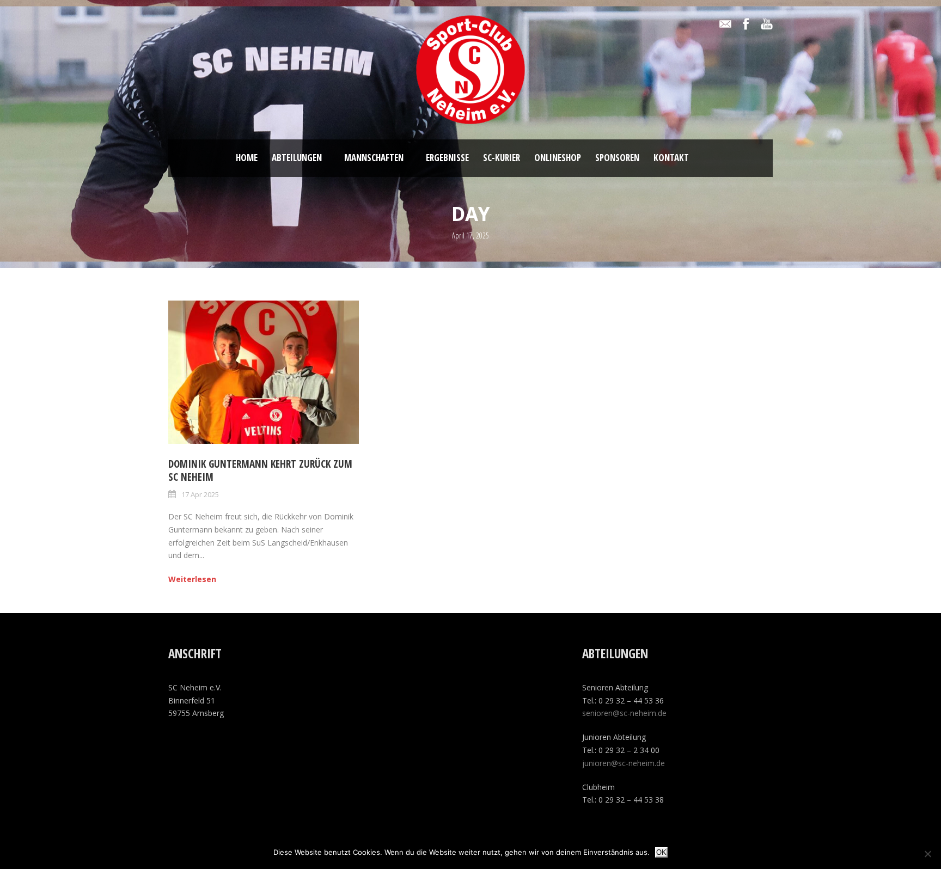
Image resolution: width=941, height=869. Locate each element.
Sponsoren (617, 157)
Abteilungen (297, 157)
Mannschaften (374, 157)
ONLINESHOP (557, 157)
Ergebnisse (447, 157)
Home (247, 157)
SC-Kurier (501, 157)
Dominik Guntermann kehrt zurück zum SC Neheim (260, 471)
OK (661, 852)
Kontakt (671, 157)
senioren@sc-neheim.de (624, 713)
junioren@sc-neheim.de (623, 763)
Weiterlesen (192, 579)
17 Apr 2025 (200, 494)
